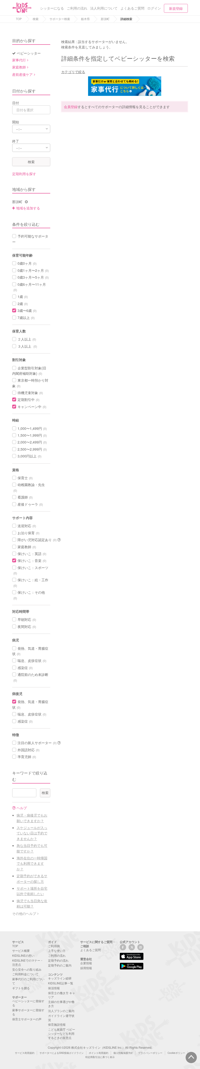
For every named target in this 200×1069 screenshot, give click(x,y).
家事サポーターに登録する (28, 1012)
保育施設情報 (57, 1024)
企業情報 (86, 963)
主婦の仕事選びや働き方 (61, 1004)
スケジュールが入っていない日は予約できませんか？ (32, 833)
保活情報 (54, 988)
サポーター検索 (60, 19)
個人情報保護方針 (123, 1053)
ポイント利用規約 (98, 1053)
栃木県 (85, 19)
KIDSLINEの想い (23, 955)
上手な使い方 (57, 950)
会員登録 (71, 106)
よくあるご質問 (90, 950)
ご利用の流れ (57, 955)
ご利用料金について (25, 974)
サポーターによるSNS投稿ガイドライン (62, 1053)
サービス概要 (21, 950)
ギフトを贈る (21, 988)
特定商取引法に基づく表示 (100, 1057)
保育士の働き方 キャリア (61, 995)
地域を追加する (28, 207)
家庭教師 (19, 67)
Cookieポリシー (176, 1053)
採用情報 (86, 968)
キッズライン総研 (59, 978)
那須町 (105, 19)
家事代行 (19, 59)
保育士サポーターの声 (26, 1019)
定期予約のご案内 (59, 965)
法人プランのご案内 (61, 1011)
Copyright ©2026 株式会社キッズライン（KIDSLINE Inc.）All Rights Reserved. (100, 1047)
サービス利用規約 (24, 1053)
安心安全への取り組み (26, 969)
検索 (36, 19)
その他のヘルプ (24, 913)
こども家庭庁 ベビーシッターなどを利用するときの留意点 (61, 1033)
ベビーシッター (29, 53)
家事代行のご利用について (28, 981)
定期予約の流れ (58, 960)
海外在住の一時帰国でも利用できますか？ (32, 863)
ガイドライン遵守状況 (61, 1017)
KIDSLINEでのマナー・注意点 (27, 962)
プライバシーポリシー (150, 1053)
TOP (19, 19)
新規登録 (176, 8)
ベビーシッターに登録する (28, 1003)
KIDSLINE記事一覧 (60, 983)
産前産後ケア (22, 74)
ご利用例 (54, 946)
